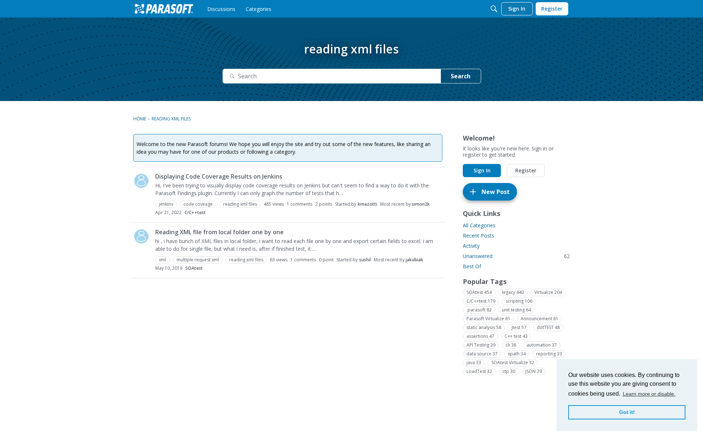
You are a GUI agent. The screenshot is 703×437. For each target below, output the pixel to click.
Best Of (472, 266)
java (473, 362)
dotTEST (548, 327)
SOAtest (194, 268)
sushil (365, 260)
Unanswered (516, 256)
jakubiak (414, 260)
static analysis (483, 327)
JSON (533, 371)
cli (511, 345)
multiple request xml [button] (197, 260)
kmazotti (367, 204)
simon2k (421, 204)
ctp (508, 371)
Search (460, 76)
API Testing (480, 345)
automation (542, 345)
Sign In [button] (482, 170)
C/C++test (195, 212)
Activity (471, 245)
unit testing (516, 310)
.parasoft (479, 310)
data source (482, 354)
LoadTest (479, 371)
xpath (517, 354)
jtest (519, 327)
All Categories (479, 225)
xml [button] (162, 260)
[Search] (494, 8)
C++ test (516, 336)
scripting (519, 301)
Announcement (539, 318)
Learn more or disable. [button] (649, 394)
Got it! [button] (627, 412)
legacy (513, 292)
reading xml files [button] (240, 204)
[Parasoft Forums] (164, 9)
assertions (480, 336)
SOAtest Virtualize (512, 362)
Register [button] (525, 170)
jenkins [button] (166, 204)
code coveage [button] (198, 204)
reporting (549, 354)
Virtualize (548, 292)
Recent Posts (478, 235)
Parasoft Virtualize (488, 318)
